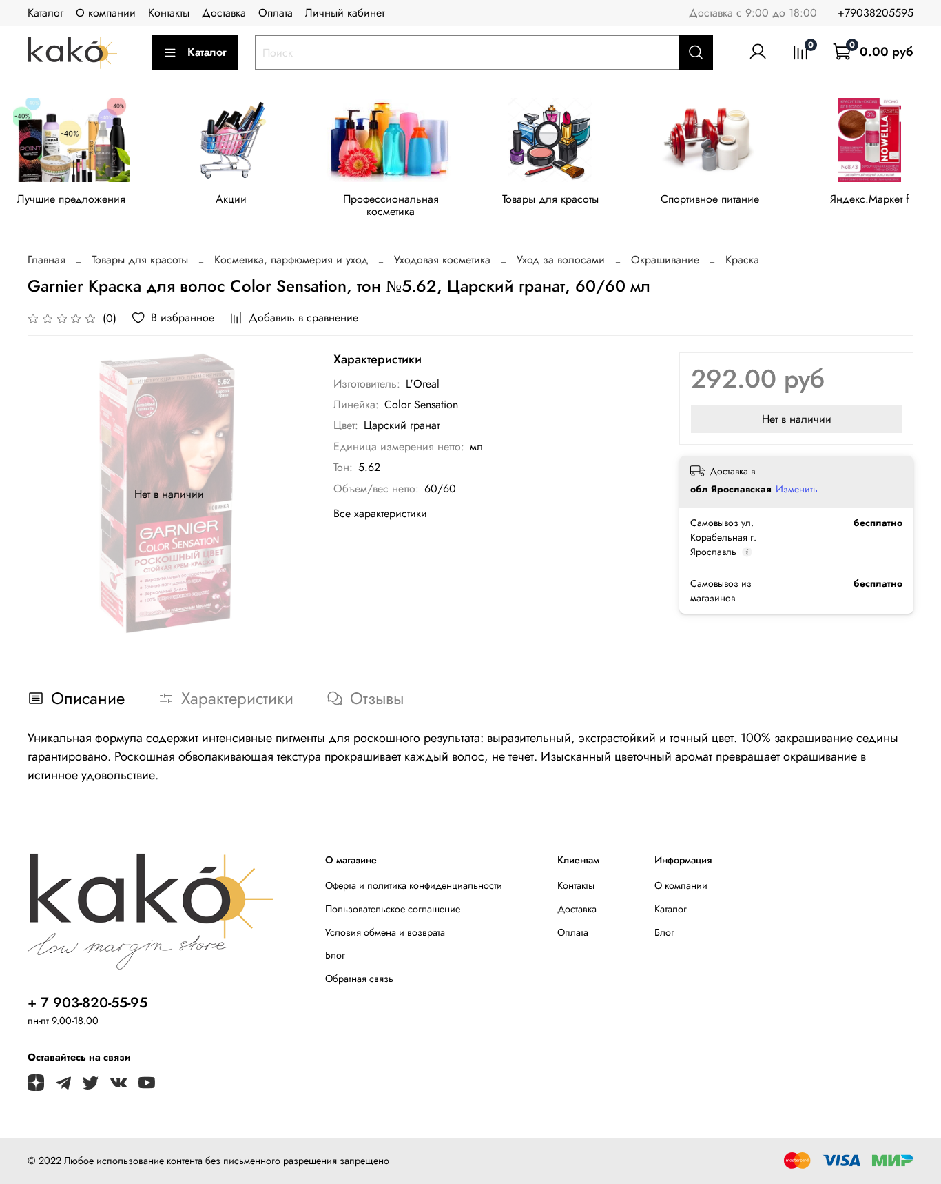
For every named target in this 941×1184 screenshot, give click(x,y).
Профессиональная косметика (391, 205)
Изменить (797, 489)
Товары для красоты (550, 199)
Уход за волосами (561, 260)
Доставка (224, 13)
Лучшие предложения (71, 199)
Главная (46, 260)
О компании (106, 13)
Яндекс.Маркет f (869, 199)
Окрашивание (665, 260)
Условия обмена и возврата (385, 932)
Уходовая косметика (442, 260)
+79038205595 (875, 13)
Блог (335, 955)
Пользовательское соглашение (392, 909)
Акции (231, 199)
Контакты (168, 13)
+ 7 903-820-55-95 (87, 1002)
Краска (742, 260)
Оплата (275, 13)
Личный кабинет (344, 13)
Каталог (45, 13)
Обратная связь (359, 978)
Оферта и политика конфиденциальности (413, 885)
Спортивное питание (710, 199)
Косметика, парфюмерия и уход (291, 260)
